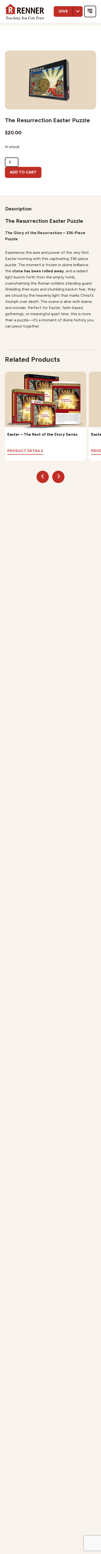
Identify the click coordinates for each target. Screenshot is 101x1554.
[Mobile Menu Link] (90, 11)
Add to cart (23, 172)
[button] (43, 477)
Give (63, 11)
